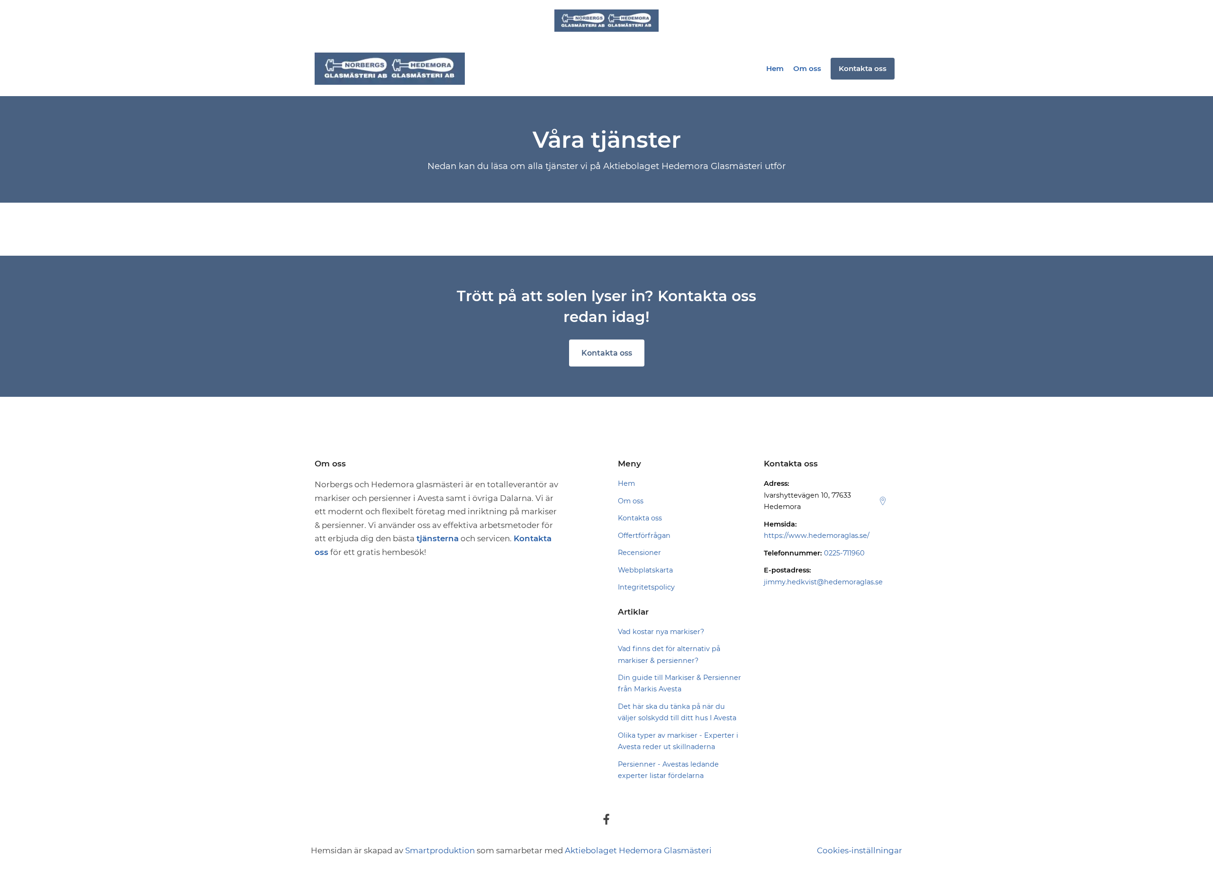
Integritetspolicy (646, 587)
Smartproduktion (440, 850)
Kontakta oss (606, 353)
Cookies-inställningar (859, 850)
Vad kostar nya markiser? (661, 631)
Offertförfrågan (644, 535)
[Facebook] (606, 819)
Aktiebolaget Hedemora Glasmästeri (638, 850)
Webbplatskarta (645, 570)
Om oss (807, 68)
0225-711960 (844, 553)
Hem (775, 68)
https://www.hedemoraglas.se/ (816, 535)
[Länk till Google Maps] (882, 501)
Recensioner (639, 552)
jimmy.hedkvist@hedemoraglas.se (823, 582)
